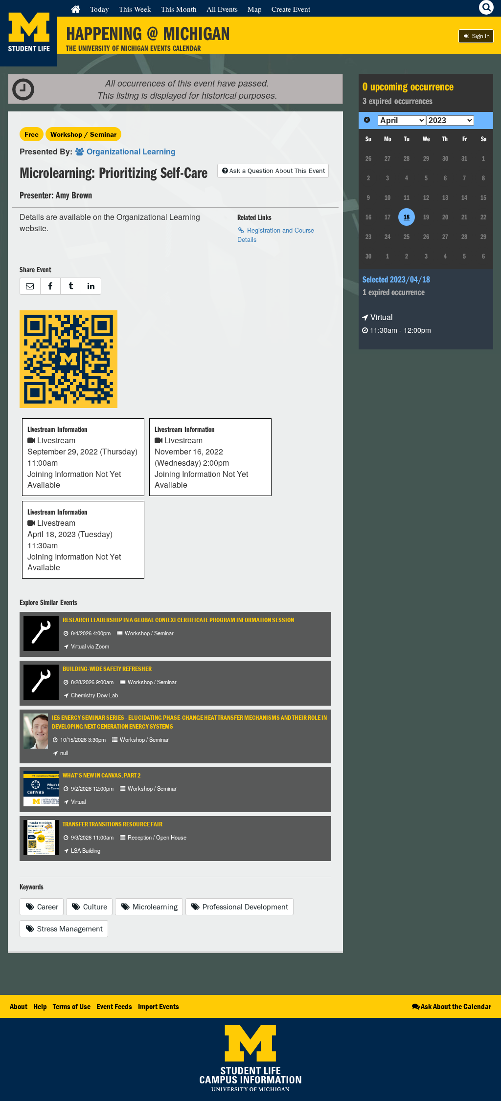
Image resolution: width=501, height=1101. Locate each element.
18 (407, 217)
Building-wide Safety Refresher (107, 669)
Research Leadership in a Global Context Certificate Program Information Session (178, 620)
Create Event (291, 9)
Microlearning (154, 906)
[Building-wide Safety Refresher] (41, 681)
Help (40, 1006)
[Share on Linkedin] (91, 286)
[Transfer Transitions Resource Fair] (41, 836)
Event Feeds (114, 1006)
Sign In (480, 36)
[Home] (75, 9)
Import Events (158, 1006)
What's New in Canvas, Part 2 (102, 775)
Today (99, 9)
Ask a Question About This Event (277, 170)
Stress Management (69, 928)
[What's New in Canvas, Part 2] (49, 787)
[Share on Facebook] (50, 286)
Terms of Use (72, 1006)
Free (31, 134)
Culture (94, 906)
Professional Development (244, 906)
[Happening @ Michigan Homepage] (28, 60)
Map (255, 9)
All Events (222, 9)
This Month (179, 9)
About (18, 1006)
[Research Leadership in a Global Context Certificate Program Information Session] (41, 632)
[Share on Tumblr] (70, 286)
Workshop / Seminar (83, 134)
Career (46, 906)
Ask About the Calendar (456, 1006)
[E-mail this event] (30, 286)
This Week (135, 9)
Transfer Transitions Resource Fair (112, 824)
